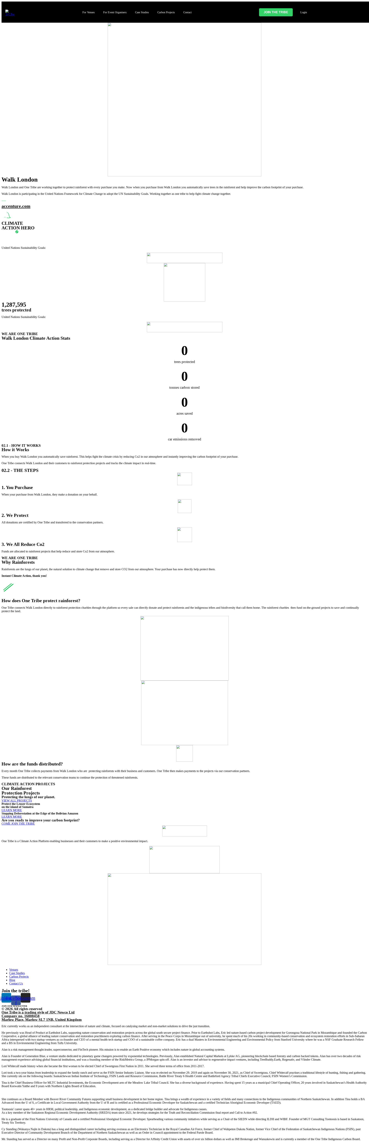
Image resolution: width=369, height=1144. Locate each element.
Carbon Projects (166, 12)
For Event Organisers (114, 12)
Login (303, 12)
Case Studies (142, 12)
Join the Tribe (276, 12)
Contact (187, 12)
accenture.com (16, 206)
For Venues (88, 12)
